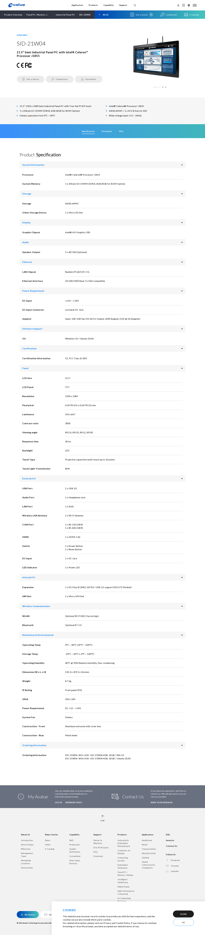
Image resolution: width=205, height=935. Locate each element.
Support (123, 5)
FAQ (95, 852)
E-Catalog (49, 849)
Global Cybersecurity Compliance (148, 865)
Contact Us (171, 846)
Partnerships (27, 868)
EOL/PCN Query (101, 847)
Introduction (27, 840)
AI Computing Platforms (124, 899)
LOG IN (58, 802)
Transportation (149, 849)
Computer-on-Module (124, 852)
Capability (108, 5)
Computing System (123, 859)
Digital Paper (124, 886)
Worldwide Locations (26, 862)
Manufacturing (149, 853)
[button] (157, 87)
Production (74, 844)
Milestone (25, 849)
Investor (170, 840)
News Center (51, 834)
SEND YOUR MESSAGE (162, 802)
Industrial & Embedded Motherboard (124, 843)
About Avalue (27, 844)
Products (93, 5)
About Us (25, 834)
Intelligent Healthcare (123, 880)
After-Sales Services (74, 862)
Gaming (145, 857)
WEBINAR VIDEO (73, 802)
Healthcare (147, 840)
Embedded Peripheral (122, 866)
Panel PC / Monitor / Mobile (125, 873)
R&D (71, 840)
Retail (144, 844)
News (47, 840)
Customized (74, 856)
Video (48, 844)
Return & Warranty (97, 841)
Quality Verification (74, 850)
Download (98, 856)
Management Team (27, 854)
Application (77, 5)
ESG (168, 834)
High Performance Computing (126, 892)
